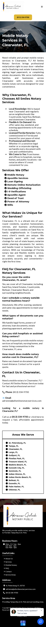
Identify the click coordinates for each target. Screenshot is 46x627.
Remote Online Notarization (24, 185)
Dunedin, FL (14, 483)
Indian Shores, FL (17, 474)
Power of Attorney (18, 201)
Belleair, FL (14, 480)
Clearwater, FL (15, 449)
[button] (42, 6)
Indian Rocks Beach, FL (20, 477)
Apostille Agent (16, 195)
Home (5, 30)
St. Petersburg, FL (17, 443)
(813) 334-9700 (21, 392)
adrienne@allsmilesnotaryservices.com (21, 400)
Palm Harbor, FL (16, 486)
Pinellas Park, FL (17, 458)
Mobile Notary (15, 174)
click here (36, 416)
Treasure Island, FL (18, 462)
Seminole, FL (15, 471)
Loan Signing (15, 181)
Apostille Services (17, 178)
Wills (10, 205)
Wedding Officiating (19, 188)
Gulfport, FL (14, 455)
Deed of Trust (15, 198)
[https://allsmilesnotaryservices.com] (12, 6)
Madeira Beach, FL (17, 465)
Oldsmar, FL (14, 490)
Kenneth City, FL (17, 468)
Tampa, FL (14, 446)
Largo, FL (13, 452)
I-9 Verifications (16, 191)
